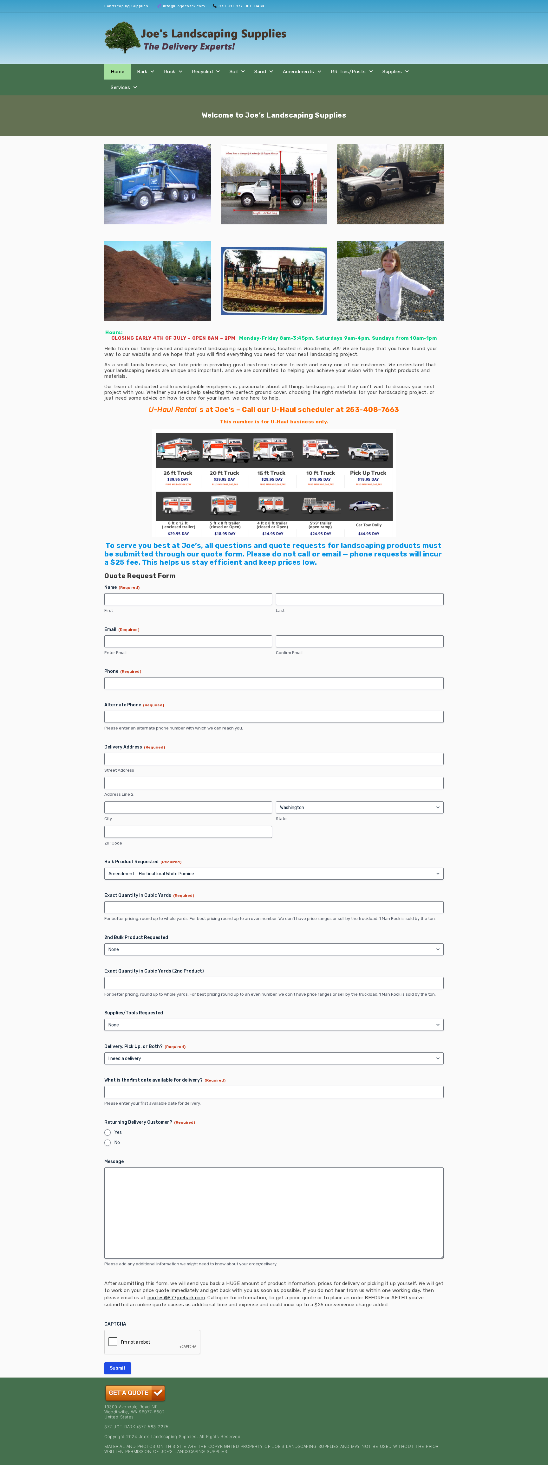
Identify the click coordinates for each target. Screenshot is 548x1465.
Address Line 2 (119, 794)
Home (117, 71)
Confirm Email (289, 652)
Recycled (202, 71)
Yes (118, 1132)
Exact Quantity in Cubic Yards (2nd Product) (154, 971)
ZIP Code (113, 843)
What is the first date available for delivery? (164, 1080)
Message (114, 1161)
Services (120, 87)
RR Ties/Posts (348, 71)
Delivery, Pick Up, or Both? (145, 1046)
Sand (260, 71)
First (108, 610)
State (281, 818)
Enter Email (115, 652)
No (117, 1142)
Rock (169, 71)
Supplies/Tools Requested (133, 1013)
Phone (122, 671)
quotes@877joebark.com (176, 1298)
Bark (142, 71)
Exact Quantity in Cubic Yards (149, 895)
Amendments (298, 71)
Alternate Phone (134, 705)
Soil (234, 71)
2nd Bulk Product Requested (136, 937)
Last (280, 610)
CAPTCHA (115, 1324)
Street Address (119, 770)
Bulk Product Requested (142, 861)
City (108, 818)
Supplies (392, 71)
